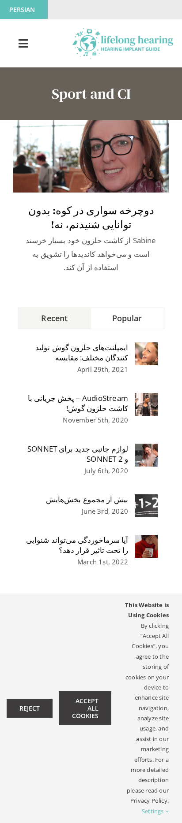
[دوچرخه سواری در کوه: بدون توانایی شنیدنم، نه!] (91, 156)
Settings (153, 811)
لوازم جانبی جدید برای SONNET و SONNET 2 (77, 454)
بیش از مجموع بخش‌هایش (87, 499)
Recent (54, 318)
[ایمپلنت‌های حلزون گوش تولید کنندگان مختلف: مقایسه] (146, 349)
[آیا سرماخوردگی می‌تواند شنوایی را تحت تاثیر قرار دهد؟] (146, 541)
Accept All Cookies (85, 708)
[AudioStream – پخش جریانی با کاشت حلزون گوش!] (146, 399)
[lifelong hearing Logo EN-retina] (122, 32)
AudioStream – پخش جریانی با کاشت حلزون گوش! (78, 403)
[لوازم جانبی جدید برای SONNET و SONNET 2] (146, 450)
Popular (127, 318)
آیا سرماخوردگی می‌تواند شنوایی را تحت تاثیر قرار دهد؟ (77, 545)
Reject (29, 708)
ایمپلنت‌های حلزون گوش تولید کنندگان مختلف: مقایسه (81, 352)
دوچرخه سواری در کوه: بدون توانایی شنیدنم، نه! (91, 217)
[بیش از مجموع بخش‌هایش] (146, 501)
